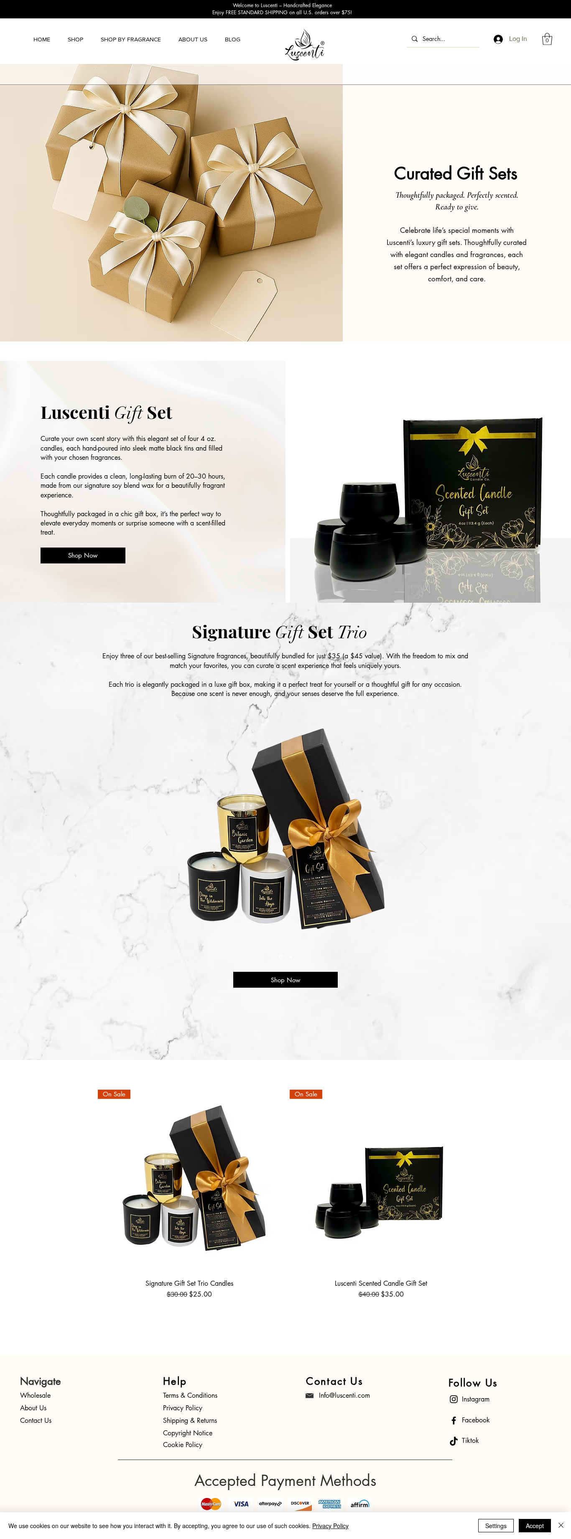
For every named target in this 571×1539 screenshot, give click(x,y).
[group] (285, 1205)
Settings (496, 1525)
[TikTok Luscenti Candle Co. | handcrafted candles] (454, 1442)
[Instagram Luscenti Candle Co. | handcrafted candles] (454, 1399)
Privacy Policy (330, 1525)
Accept (535, 1525)
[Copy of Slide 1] (290, 957)
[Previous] (146, 849)
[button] (75, 39)
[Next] (423, 849)
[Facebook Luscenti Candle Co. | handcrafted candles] (454, 1420)
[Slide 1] (280, 957)
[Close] (561, 1525)
